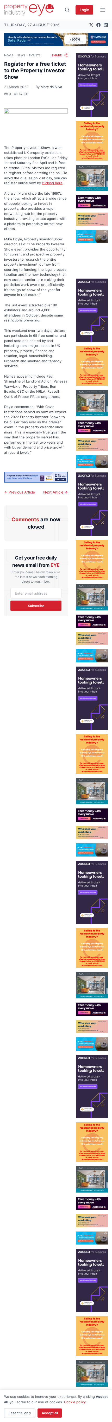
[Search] (67, 10)
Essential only (20, 1413)
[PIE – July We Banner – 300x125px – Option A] (92, 201)
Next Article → (55, 492)
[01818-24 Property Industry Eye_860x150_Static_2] (36, 477)
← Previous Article (19, 492)
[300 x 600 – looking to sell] (92, 85)
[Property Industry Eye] (29, 10)
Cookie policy (75, 1402)
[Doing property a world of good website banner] (92, 236)
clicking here (52, 183)
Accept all (50, 1413)
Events (35, 55)
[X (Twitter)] (91, 25)
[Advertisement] (92, 258)
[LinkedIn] (106, 25)
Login (84, 10)
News (21, 55)
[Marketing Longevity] (92, 219)
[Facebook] (98, 25)
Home (8, 55)
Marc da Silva (51, 87)
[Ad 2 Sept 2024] (92, 141)
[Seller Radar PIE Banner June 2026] (56, 39)
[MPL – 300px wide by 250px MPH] (92, 178)
